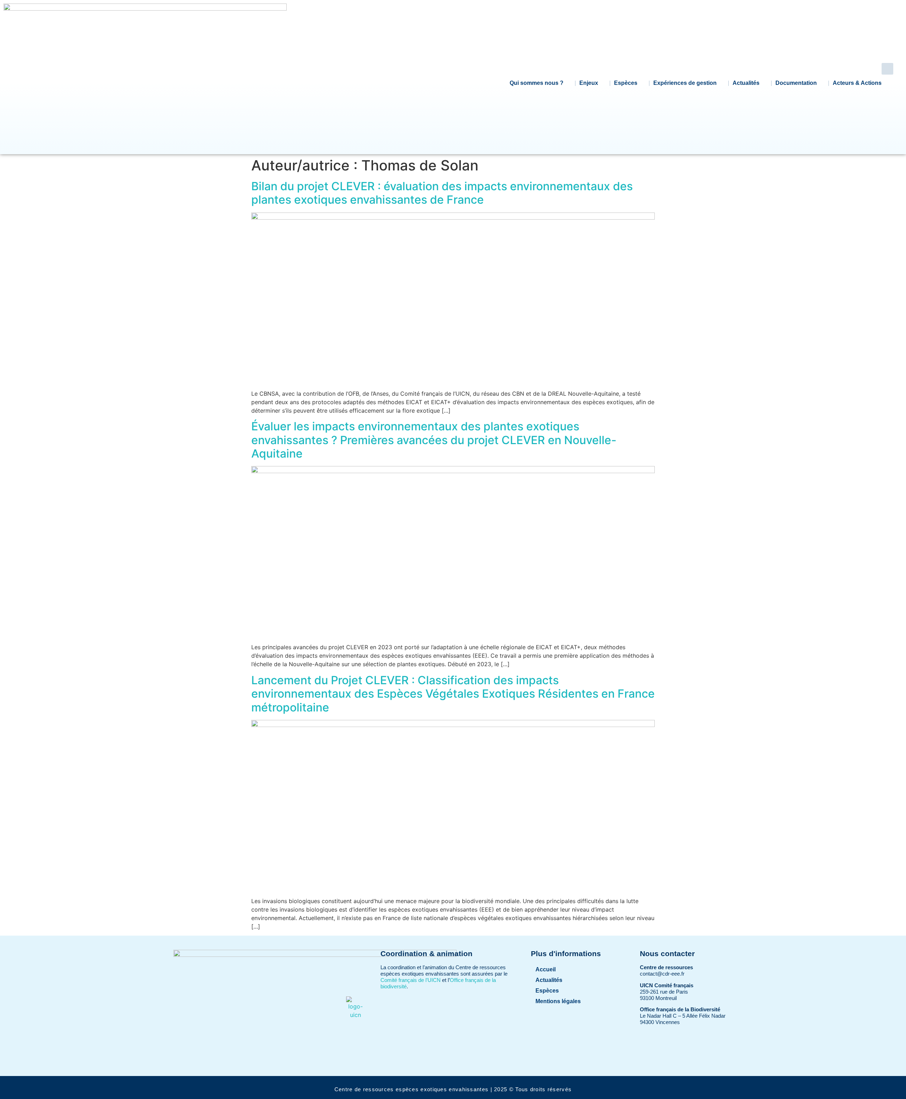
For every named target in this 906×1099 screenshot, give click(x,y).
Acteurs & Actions (857, 83)
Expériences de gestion (685, 83)
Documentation (796, 83)
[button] (887, 69)
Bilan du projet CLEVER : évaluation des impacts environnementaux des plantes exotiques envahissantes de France (442, 193)
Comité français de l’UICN (410, 980)
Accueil (545, 969)
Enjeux (588, 83)
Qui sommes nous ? (536, 83)
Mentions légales (558, 1001)
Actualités (746, 83)
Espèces (625, 83)
